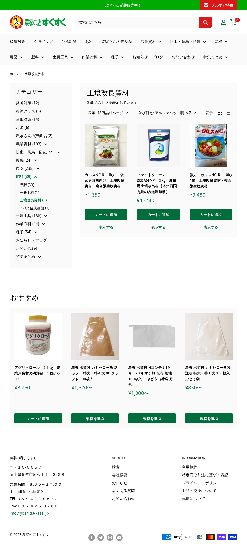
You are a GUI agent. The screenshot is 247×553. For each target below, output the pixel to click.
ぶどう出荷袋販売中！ (123, 5)
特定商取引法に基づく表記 (205, 474)
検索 (116, 467)
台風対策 (69, 41)
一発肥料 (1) (29, 192)
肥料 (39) (24, 176)
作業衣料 (89, 57)
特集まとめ (213, 57)
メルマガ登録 (222, 5)
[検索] (205, 22)
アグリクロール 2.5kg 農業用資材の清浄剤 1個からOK (37, 373)
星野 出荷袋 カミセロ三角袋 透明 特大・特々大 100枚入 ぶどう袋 (208, 373)
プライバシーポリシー (201, 482)
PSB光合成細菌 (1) (34, 208)
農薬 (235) (25, 168)
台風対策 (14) (27, 119)
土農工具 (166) (29, 215)
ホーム (15, 73)
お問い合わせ (183, 57)
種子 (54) (24, 232)
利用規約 (189, 467)
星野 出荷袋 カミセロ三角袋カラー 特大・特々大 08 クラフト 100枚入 (94, 373)
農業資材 (148, 41)
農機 (218, 41)
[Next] (237, 368)
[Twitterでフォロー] (100, 537)
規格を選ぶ (95, 418)
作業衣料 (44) (28, 223)
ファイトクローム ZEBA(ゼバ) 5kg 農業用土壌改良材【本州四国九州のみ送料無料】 (157, 183)
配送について (193, 498)
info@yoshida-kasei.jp (29, 513)
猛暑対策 (17, 41)
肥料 (35, 57)
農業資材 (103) (29, 143)
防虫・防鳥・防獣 (185, 41)
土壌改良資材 (35, 73)
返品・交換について (199, 490)
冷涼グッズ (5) (28, 111)
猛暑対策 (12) (27, 102)
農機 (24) (24, 160)
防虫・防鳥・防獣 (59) (35, 152)
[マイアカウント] (223, 22)
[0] (233, 22)
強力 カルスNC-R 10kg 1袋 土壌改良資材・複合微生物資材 (211, 180)
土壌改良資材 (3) (33, 200)
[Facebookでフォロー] (91, 537)
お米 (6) (22, 127)
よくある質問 (123, 490)
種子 (115, 57)
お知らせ (119, 482)
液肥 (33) (27, 184)
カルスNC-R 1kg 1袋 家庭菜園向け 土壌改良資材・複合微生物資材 (106, 180)
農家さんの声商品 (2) (34, 135)
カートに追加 (106, 214)
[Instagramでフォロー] (110, 537)
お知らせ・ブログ (147, 57)
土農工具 (60, 57)
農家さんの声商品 (116, 41)
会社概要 (119, 474)
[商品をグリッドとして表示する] (220, 113)
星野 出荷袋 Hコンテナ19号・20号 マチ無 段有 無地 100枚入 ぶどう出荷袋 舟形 (150, 376)
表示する (106, 227)
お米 (89, 41)
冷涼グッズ (43, 41)
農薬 (13, 57)
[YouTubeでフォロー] (119, 537)
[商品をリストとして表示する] (228, 113)
